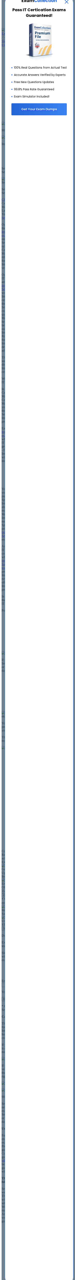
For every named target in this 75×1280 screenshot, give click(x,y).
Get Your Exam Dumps (39, 109)
